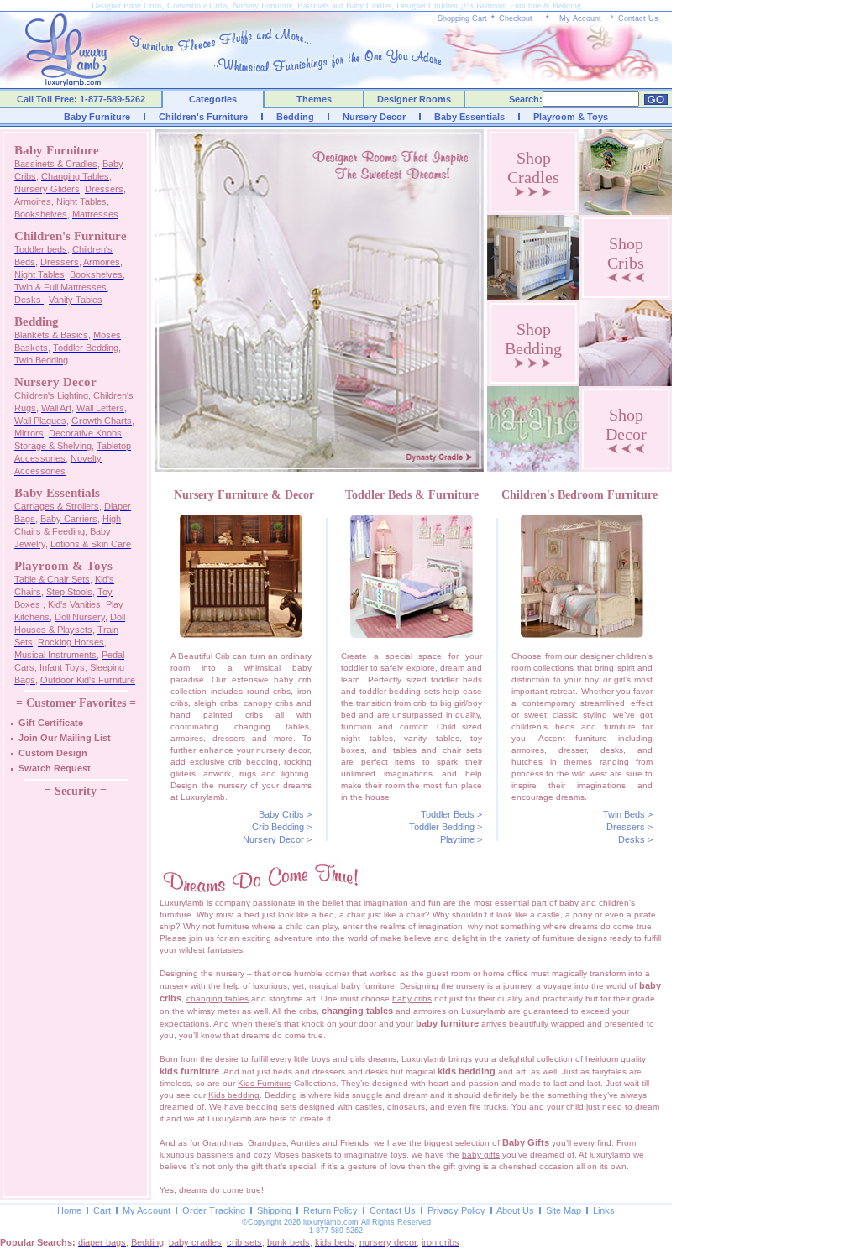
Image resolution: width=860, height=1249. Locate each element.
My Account (580, 18)
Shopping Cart (462, 18)
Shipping (274, 1210)
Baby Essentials (469, 117)
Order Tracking (213, 1210)
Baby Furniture (97, 117)
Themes (314, 99)
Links (604, 1210)
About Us (515, 1210)
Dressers (625, 827)
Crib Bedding (278, 827)
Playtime (457, 839)
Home (69, 1210)
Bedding (295, 117)
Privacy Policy (456, 1210)
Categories (213, 99)
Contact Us (638, 18)
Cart (102, 1210)
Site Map (563, 1210)
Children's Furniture (203, 117)
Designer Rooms (414, 99)
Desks (631, 839)
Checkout (515, 18)
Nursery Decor (374, 117)
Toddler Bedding (442, 827)
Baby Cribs (281, 814)
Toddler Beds (448, 814)
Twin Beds (624, 814)
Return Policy (330, 1210)
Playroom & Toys (570, 117)
